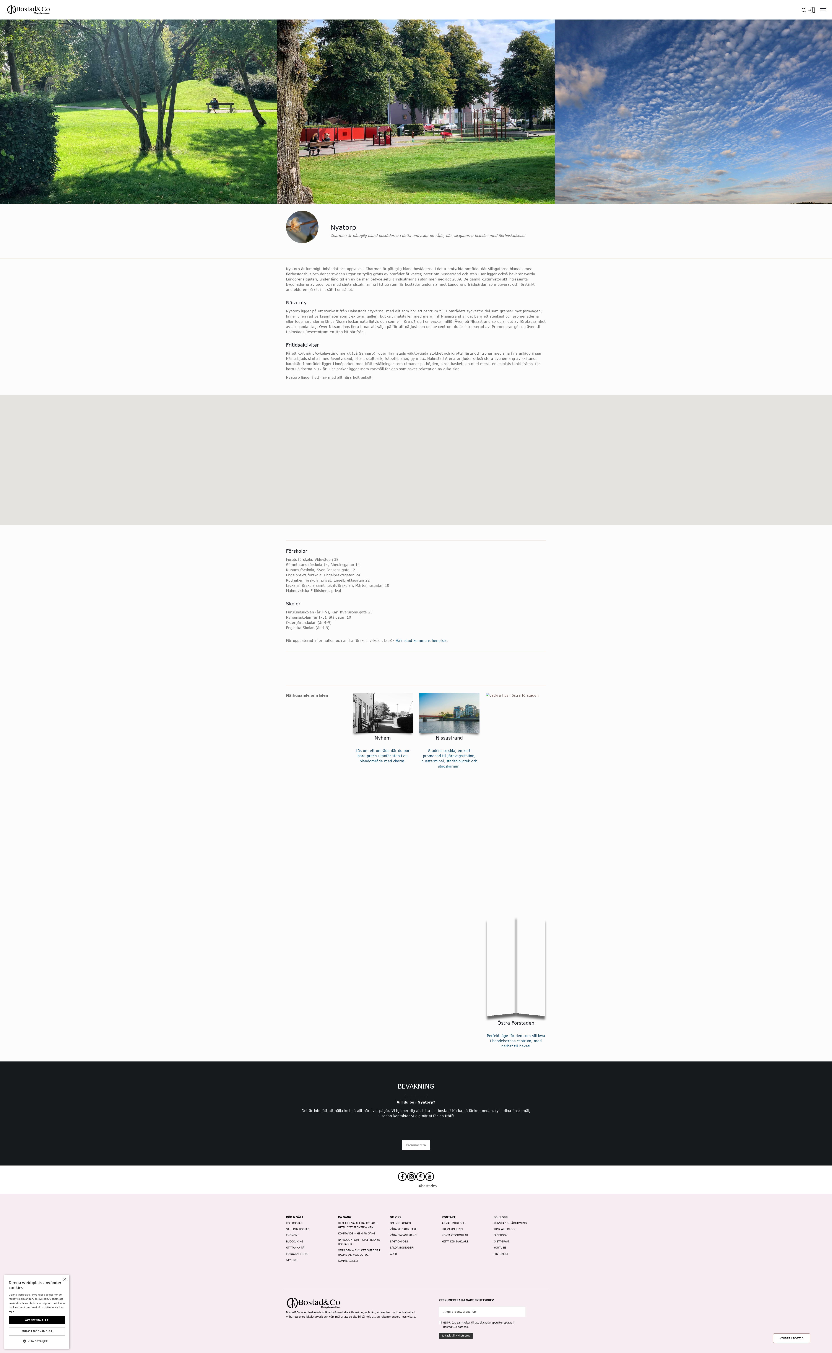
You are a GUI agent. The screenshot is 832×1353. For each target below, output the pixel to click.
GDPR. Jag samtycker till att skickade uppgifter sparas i (478, 1325)
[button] (37, 1341)
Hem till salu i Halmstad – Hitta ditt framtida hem (358, 1225)
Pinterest (501, 1253)
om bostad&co (400, 1223)
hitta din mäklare (455, 1241)
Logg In (811, 8)
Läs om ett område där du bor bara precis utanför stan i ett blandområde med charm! (383, 755)
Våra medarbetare (403, 1229)
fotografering (297, 1253)
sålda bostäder (401, 1247)
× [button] (64, 1279)
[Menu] (823, 10)
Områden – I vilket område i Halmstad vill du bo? (359, 1252)
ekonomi (292, 1235)
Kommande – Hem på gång (356, 1233)
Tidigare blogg (505, 1229)
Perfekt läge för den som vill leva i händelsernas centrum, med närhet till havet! (516, 1040)
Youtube (500, 1247)
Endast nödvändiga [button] (36, 1331)
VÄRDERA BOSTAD (791, 1338)
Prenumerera (416, 1145)
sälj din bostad (297, 1229)
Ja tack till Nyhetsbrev (456, 1335)
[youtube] (429, 1176)
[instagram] (411, 1176)
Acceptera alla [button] (37, 1320)
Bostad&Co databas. (456, 1327)
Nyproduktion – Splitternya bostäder (359, 1242)
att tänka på (295, 1247)
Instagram (501, 1241)
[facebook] (402, 1176)
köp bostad (294, 1223)
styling (291, 1260)
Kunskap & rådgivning (510, 1223)
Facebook (500, 1235)
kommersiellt (348, 1260)
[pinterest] (420, 1176)
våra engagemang (403, 1235)
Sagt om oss (399, 1241)
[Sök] (804, 9)
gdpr (393, 1253)
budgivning (294, 1241)
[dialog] (36, 1312)
